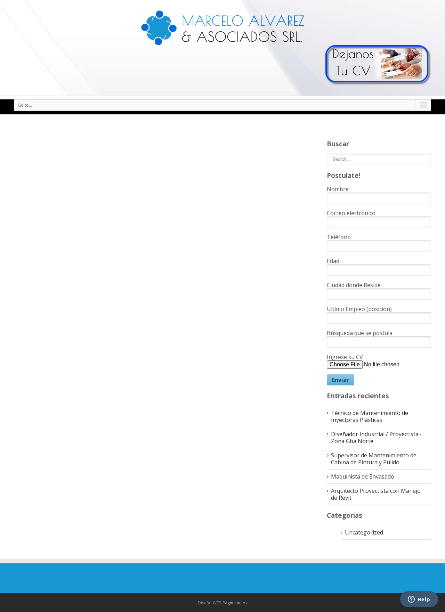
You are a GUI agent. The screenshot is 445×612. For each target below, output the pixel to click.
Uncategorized (364, 532)
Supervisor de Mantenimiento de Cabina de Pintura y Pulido (373, 458)
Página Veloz (235, 603)
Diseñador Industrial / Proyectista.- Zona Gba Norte (376, 437)
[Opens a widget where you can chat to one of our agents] (419, 600)
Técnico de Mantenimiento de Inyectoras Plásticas (369, 416)
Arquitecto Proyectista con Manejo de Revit (376, 494)
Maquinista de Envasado (362, 476)
